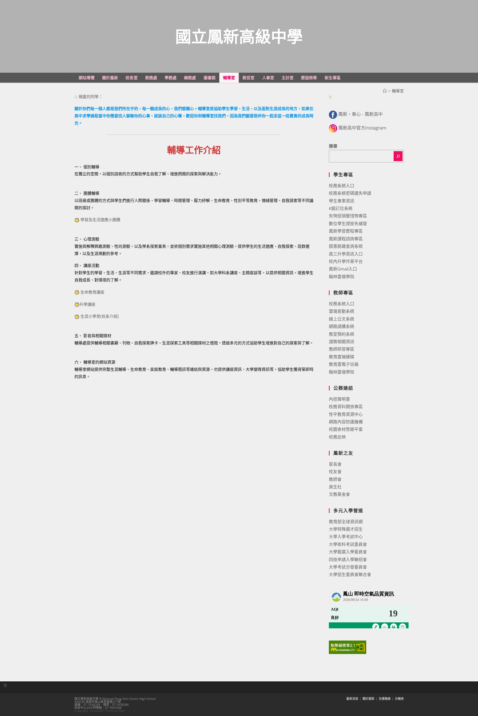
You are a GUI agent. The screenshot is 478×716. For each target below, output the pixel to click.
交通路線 (385, 699)
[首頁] (385, 91)
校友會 (335, 471)
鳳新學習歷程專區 (346, 231)
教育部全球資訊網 (346, 521)
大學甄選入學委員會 (348, 552)
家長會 (335, 464)
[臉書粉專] (333, 114)
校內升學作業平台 (346, 261)
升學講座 (87, 304)
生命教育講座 (92, 292)
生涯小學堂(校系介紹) (99, 316)
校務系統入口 (341, 186)
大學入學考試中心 (346, 536)
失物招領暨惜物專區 (348, 216)
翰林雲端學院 (341, 276)
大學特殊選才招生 (346, 529)
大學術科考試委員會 (348, 544)
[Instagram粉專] (333, 128)
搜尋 (333, 146)
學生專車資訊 (341, 201)
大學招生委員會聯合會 (350, 574)
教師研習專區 (341, 349)
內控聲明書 (339, 399)
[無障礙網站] (347, 647)
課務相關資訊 (341, 341)
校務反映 (337, 437)
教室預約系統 (341, 334)
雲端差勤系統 (341, 311)
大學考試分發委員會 (348, 567)
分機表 (399, 699)
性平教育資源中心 (346, 414)
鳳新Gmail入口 (343, 269)
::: (72, 76)
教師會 (335, 479)
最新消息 (352, 699)
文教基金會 (339, 494)
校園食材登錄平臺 (346, 429)
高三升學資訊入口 (346, 254)
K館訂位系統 (341, 208)
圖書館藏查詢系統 (346, 246)
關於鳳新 (368, 699)
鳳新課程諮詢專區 (346, 239)
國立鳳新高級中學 (239, 36)
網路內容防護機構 (346, 422)
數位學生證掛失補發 (348, 223)
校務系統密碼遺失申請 (350, 193)
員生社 (335, 487)
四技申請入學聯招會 (348, 559)
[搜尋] (398, 156)
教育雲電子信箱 (343, 364)
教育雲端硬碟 (341, 357)
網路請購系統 (341, 326)
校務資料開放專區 (346, 406)
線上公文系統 (341, 319)
